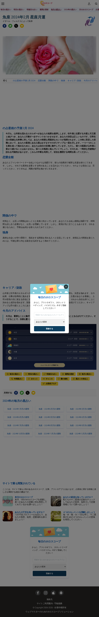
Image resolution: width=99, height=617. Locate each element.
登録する (49, 328)
